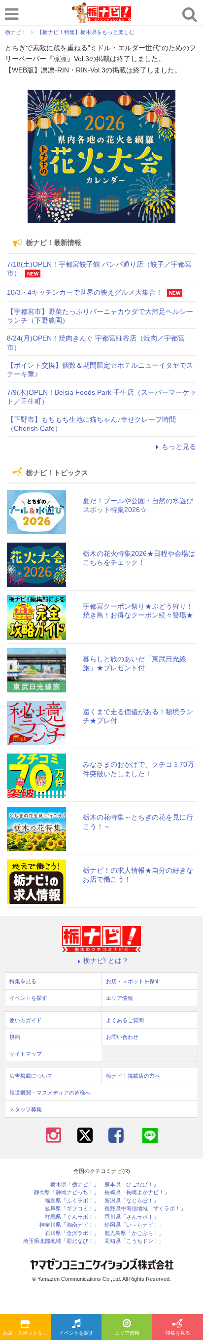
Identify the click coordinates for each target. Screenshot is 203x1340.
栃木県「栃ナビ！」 (74, 1184)
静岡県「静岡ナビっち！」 (66, 1192)
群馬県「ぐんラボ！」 (72, 1217)
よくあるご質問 (125, 1020)
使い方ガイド (25, 1020)
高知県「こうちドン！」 (134, 1241)
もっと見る (179, 446)
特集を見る (178, 1333)
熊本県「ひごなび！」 (131, 1184)
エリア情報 (127, 1333)
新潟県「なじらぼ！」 (131, 1200)
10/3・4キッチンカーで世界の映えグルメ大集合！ (85, 292)
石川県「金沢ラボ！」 (72, 1233)
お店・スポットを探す (27, 1333)
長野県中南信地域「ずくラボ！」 (145, 1208)
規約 (14, 1037)
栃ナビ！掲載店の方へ (133, 1076)
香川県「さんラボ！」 (131, 1217)
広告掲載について (31, 1076)
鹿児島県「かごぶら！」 (134, 1233)
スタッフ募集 (25, 1109)
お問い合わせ (122, 1037)
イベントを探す (76, 1333)
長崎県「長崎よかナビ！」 (136, 1192)
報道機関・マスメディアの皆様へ (50, 1093)
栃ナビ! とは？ (106, 960)
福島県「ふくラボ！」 (72, 1200)
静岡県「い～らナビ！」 (134, 1225)
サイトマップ (25, 1054)
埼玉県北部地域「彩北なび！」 (61, 1241)
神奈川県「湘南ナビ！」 (69, 1225)
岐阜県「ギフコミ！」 (72, 1208)
